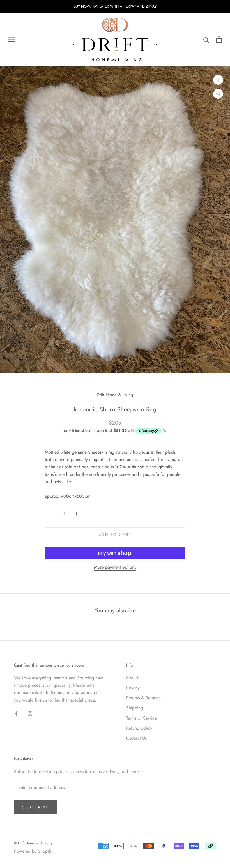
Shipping (134, 708)
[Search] (206, 40)
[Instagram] (30, 713)
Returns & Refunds (143, 698)
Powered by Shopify (33, 851)
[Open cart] (219, 39)
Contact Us (136, 738)
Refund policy (139, 728)
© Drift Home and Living (33, 843)
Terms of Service (141, 718)
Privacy (133, 687)
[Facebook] (16, 713)
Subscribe (35, 807)
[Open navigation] (11, 39)
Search (132, 677)
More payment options (115, 567)
